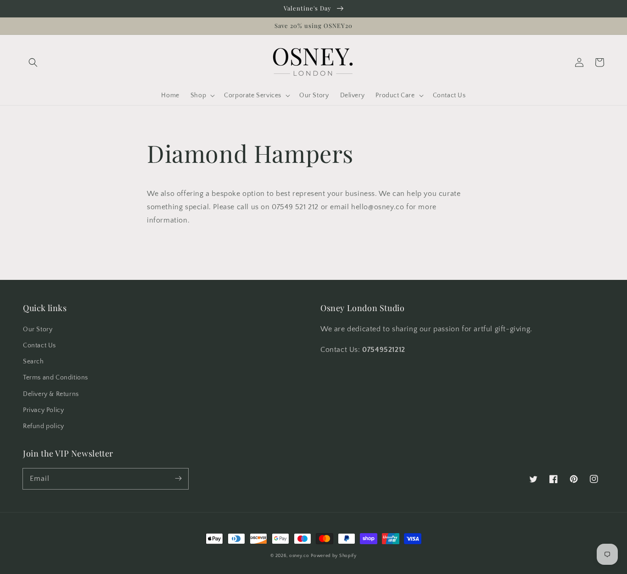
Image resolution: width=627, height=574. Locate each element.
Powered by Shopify (334, 555)
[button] (33, 62)
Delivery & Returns (51, 394)
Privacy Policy (43, 410)
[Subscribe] (178, 478)
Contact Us (39, 345)
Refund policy (43, 426)
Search (33, 361)
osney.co (299, 555)
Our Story (37, 329)
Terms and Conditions (55, 377)
